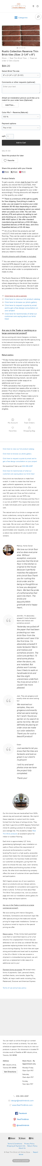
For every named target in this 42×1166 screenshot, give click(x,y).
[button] (10, 105)
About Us (22, 1148)
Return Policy (32, 1146)
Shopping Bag (29, 431)
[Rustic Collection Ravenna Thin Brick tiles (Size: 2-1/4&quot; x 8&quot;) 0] (21, 35)
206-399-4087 (27, 466)
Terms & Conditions (15, 1144)
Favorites (13, 431)
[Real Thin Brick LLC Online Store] (19, 6)
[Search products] (38, 16)
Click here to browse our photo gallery (21, 302)
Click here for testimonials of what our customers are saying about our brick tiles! (21, 316)
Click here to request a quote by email (21, 305)
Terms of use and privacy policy (15, 988)
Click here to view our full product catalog (22, 299)
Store (4, 58)
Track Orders (29, 423)
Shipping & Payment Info (16, 1146)
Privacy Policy (29, 1144)
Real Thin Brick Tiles (18, 58)
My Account (13, 423)
